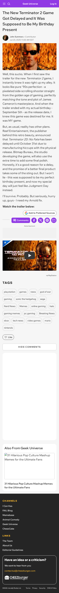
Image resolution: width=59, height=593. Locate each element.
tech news (18, 320)
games (22, 291)
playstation (9, 291)
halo (52, 306)
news (33, 291)
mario (48, 320)
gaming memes (12, 313)
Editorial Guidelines (13, 550)
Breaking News (47, 313)
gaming (8, 299)
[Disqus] (29, 398)
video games (34, 320)
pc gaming (29, 313)
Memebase (8, 515)
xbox (6, 320)
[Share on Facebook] (34, 220)
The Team (8, 540)
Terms (28, 588)
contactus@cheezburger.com (20, 570)
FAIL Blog (8, 510)
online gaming (38, 306)
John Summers (16, 37)
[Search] (8, 4)
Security (42, 588)
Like (10, 337)
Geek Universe (30, 3)
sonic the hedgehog (26, 299)
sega (42, 299)
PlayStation (52, 275)
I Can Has (7, 506)
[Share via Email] (53, 220)
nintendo (8, 327)
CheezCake (8, 528)
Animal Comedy (11, 519)
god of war (45, 291)
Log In (53, 3)
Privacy (34, 588)
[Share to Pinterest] (47, 220)
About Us (7, 545)
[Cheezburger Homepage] (29, 578)
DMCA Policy (51, 588)
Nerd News (9, 306)
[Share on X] (40, 220)
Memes (23, 306)
